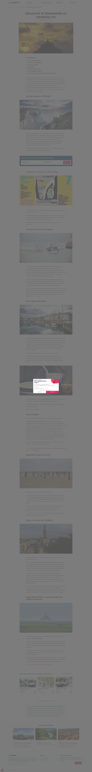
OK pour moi (52, 391)
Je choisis (39, 391)
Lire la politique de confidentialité (39, 388)
